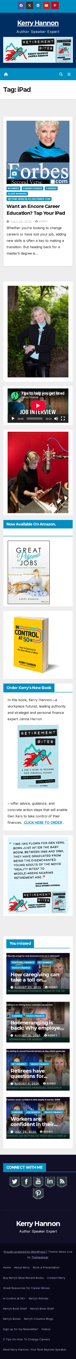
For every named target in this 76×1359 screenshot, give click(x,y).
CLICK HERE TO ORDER (42, 822)
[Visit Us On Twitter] (14, 1181)
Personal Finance (23, 962)
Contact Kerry (56, 1277)
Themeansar (39, 1257)
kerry (43, 221)
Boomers (13, 188)
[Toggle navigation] (69, 74)
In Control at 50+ (14, 1298)
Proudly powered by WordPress (25, 1251)
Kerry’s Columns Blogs (38, 1318)
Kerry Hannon (38, 23)
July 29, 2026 (26, 1131)
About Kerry (22, 1267)
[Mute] (56, 418)
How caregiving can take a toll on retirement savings (35, 979)
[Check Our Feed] (62, 1181)
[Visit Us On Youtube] (38, 1181)
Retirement (45, 962)
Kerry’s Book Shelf (15, 1308)
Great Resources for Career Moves (26, 1288)
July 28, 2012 (21, 221)
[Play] (13, 418)
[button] (61, 74)
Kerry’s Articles (38, 1298)
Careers (51, 188)
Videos (45, 1329)
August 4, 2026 (27, 1083)
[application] (38, 405)
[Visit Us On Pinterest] (38, 1193)
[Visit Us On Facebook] (26, 1181)
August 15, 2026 (28, 1035)
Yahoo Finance (21, 968)
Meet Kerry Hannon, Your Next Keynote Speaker (34, 1349)
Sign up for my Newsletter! (20, 1329)
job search (33, 1112)
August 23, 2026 (28, 987)
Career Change (32, 188)
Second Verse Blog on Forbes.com (29, 199)
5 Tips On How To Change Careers (26, 1339)
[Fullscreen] (63, 418)
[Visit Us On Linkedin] (50, 1181)
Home (7, 1267)
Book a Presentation (46, 1267)
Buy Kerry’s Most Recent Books (23, 1277)
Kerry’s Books (12, 1318)
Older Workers (17, 193)
